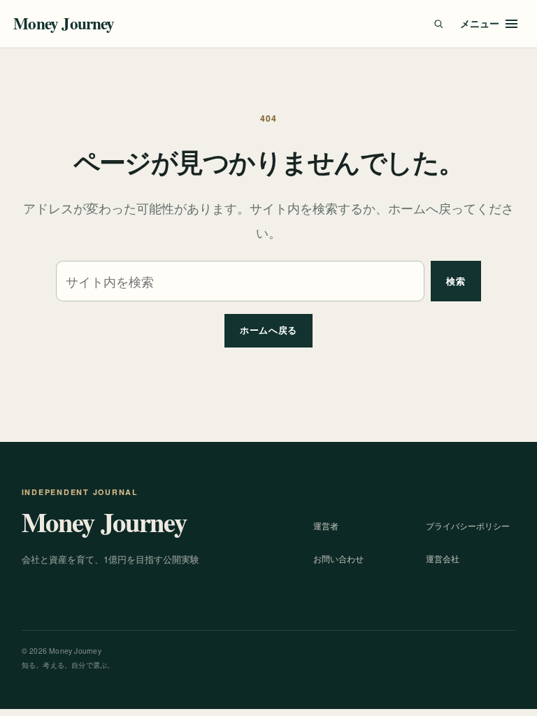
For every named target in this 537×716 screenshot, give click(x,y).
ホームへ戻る (268, 329)
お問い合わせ (338, 558)
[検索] (438, 23)
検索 (455, 280)
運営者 (325, 525)
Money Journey (63, 23)
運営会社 (442, 558)
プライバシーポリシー (468, 525)
